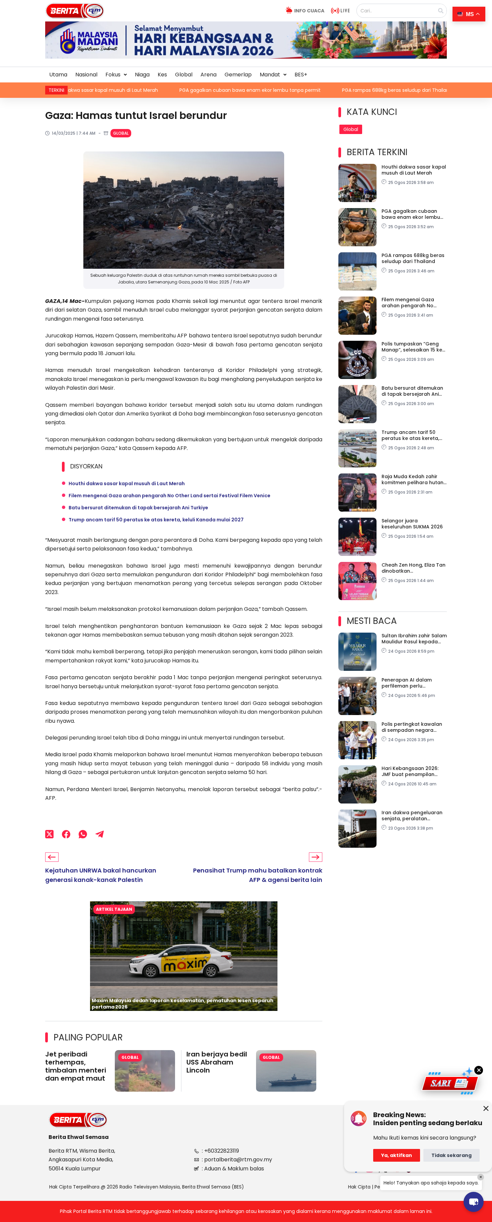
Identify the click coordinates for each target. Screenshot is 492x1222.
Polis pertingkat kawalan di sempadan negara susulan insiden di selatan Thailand (413, 727)
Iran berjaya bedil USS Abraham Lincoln (216, 1062)
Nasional (86, 74)
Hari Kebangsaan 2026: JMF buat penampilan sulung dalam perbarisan (413, 771)
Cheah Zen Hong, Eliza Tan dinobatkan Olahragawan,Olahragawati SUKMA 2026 (413, 568)
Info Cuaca (309, 10)
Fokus (112, 74)
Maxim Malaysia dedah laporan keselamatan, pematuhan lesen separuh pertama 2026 (182, 1003)
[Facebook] (66, 834)
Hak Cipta (359, 1186)
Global (183, 74)
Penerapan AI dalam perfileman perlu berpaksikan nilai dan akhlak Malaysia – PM (408, 683)
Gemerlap (238, 74)
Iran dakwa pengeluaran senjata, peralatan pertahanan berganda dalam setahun (412, 816)
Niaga (142, 74)
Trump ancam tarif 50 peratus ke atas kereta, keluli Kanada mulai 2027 (156, 519)
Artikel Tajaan (114, 909)
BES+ (301, 74)
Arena (208, 74)
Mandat (270, 74)
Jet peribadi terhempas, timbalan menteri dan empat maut (75, 1066)
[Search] (440, 10)
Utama (58, 74)
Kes (162, 74)
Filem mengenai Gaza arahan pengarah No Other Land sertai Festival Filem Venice (169, 495)
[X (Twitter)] (49, 834)
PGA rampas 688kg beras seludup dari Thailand (311, 90)
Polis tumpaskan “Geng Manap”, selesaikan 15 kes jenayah (413, 347)
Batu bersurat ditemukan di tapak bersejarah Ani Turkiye (138, 507)
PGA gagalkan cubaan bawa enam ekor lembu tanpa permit (163, 90)
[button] (116, 74)
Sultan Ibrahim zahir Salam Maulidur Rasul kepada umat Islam (414, 639)
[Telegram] (99, 834)
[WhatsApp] (83, 834)
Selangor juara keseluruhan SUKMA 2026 (412, 524)
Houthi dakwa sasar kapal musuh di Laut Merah (127, 483)
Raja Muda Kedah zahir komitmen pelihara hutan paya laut (412, 479)
